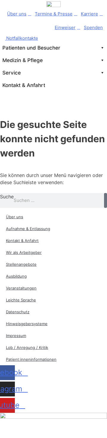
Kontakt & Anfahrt (23, 85)
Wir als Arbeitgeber (24, 252)
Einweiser (65, 27)
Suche (7, 197)
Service (11, 73)
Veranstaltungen (21, 288)
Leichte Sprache (21, 300)
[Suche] (105, 200)
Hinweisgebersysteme (27, 323)
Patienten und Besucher (31, 48)
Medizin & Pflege (22, 60)
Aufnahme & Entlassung (28, 228)
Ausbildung (16, 276)
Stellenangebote (21, 264)
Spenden (93, 27)
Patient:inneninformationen (31, 359)
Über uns (16, 14)
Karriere (89, 14)
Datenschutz (17, 311)
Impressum (16, 335)
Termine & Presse (54, 14)
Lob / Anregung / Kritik (27, 347)
